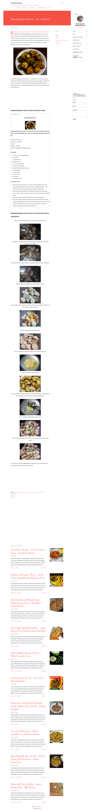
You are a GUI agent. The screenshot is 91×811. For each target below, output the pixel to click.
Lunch (57, 38)
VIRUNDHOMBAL (16, 3)
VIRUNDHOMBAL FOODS (41, 7)
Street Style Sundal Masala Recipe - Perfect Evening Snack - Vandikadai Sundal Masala (26, 602)
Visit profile (80, 27)
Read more (43, 567)
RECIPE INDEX (31, 7)
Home (12, 7)
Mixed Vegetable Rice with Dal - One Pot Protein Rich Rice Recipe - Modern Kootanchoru (28, 759)
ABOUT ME (18, 7)
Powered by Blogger (37, 806)
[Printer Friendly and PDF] (15, 115)
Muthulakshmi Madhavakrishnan (80, 24)
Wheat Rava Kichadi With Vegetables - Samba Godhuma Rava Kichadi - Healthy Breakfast (28, 706)
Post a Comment (17, 592)
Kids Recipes (58, 37)
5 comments (16, 749)
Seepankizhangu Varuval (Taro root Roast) (62, 40)
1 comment (16, 567)
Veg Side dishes (58, 43)
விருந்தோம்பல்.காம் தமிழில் (77, 52)
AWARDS (24, 7)
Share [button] (57, 31)
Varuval (57, 41)
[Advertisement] (30, 97)
